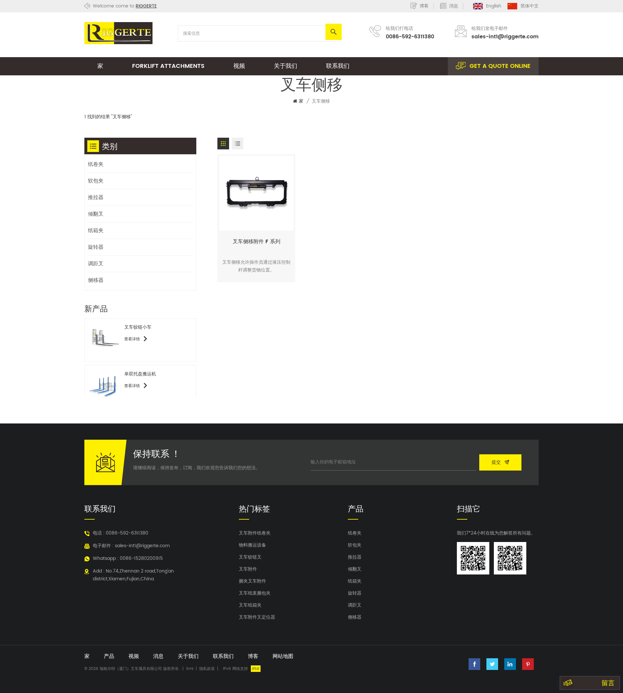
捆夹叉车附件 (252, 581)
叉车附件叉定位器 (257, 617)
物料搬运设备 (252, 545)
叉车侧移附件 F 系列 (256, 241)
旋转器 (96, 247)
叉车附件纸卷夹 (255, 533)
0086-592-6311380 (410, 36)
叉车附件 (248, 569)
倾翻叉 (96, 214)
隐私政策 (207, 669)
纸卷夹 (96, 164)
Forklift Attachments (168, 66)
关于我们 (285, 66)
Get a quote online (500, 66)
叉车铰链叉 (250, 557)
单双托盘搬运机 (140, 374)
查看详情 (132, 339)
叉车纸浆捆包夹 (255, 593)
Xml (189, 669)
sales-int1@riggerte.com (505, 36)
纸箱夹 (96, 230)
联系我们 (337, 66)
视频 (239, 66)
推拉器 (96, 197)
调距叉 (96, 263)
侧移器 (96, 280)
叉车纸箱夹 (250, 605)
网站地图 (283, 656)
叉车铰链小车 (138, 327)
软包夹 (96, 181)
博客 (424, 6)
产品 (109, 656)
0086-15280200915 (141, 558)
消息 (453, 6)
